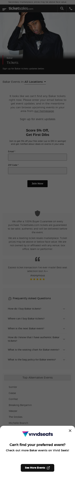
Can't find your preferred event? (37, 445)
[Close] (70, 431)
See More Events (35, 468)
